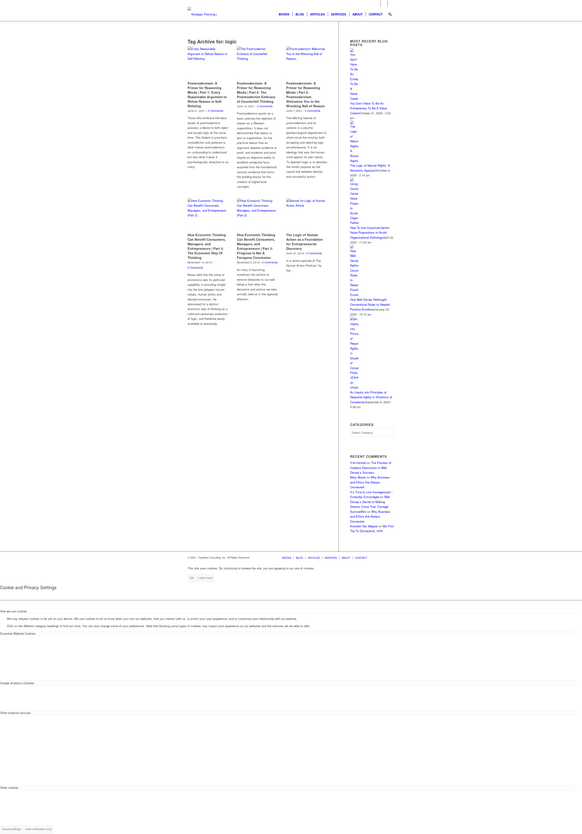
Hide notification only (38, 829)
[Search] (390, 14)
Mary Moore (358, 477)
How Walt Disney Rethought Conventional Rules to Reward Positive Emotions (370, 304)
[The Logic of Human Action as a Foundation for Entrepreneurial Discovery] (306, 214)
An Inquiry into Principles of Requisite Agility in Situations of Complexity (371, 397)
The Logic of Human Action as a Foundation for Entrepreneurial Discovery (304, 242)
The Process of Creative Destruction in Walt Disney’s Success (370, 468)
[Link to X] (377, 3)
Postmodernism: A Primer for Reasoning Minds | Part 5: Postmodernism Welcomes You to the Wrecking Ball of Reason (305, 94)
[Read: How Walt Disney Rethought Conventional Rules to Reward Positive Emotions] (354, 295)
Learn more (205, 578)
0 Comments (215, 111)
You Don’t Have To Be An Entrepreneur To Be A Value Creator (368, 108)
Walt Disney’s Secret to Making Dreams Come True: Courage (370, 502)
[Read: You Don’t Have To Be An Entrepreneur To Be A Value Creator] (354, 98)
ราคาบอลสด (358, 463)
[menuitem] (284, 14)
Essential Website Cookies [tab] (17, 633)
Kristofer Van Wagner (364, 526)
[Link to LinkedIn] (384, 3)
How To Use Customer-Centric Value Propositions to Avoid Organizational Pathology (370, 232)
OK (192, 578)
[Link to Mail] (391, 3)
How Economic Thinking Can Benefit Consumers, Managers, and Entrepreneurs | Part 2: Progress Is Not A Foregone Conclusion (256, 246)
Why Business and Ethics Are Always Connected (370, 482)
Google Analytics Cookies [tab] (17, 683)
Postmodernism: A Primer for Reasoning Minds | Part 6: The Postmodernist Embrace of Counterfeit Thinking (256, 92)
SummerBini (358, 511)
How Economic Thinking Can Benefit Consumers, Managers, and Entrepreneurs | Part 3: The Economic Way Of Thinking (207, 246)
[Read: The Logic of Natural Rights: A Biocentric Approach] (354, 160)
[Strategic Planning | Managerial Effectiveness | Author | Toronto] (210, 14)
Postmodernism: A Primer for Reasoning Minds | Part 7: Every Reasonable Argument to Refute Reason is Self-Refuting (207, 94)
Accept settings (11, 829)
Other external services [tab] (15, 713)
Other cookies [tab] (9, 787)
